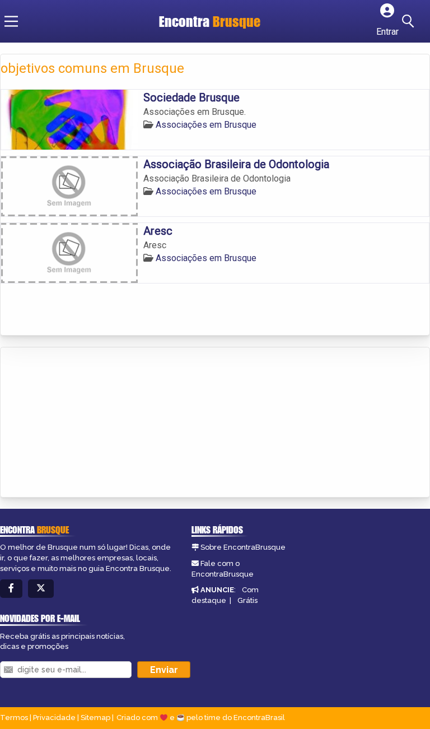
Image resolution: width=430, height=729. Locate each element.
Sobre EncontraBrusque (243, 547)
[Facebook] (11, 588)
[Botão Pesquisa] (409, 21)
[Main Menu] (11, 21)
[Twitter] (41, 588)
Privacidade (54, 717)
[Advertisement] (85, 423)
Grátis (247, 600)
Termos (14, 717)
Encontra (209, 21)
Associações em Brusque (206, 124)
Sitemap (95, 717)
